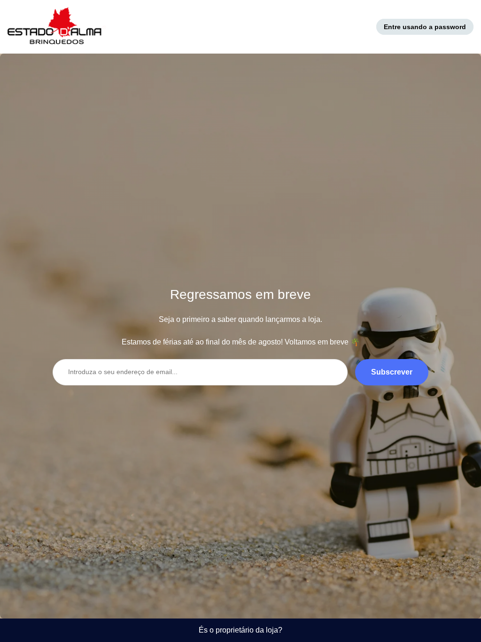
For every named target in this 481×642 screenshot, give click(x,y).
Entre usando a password (425, 27)
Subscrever (391, 372)
